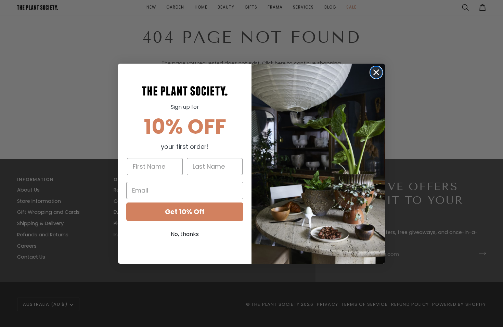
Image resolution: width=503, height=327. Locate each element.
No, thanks (185, 234)
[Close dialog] (376, 72)
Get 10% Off (185, 212)
